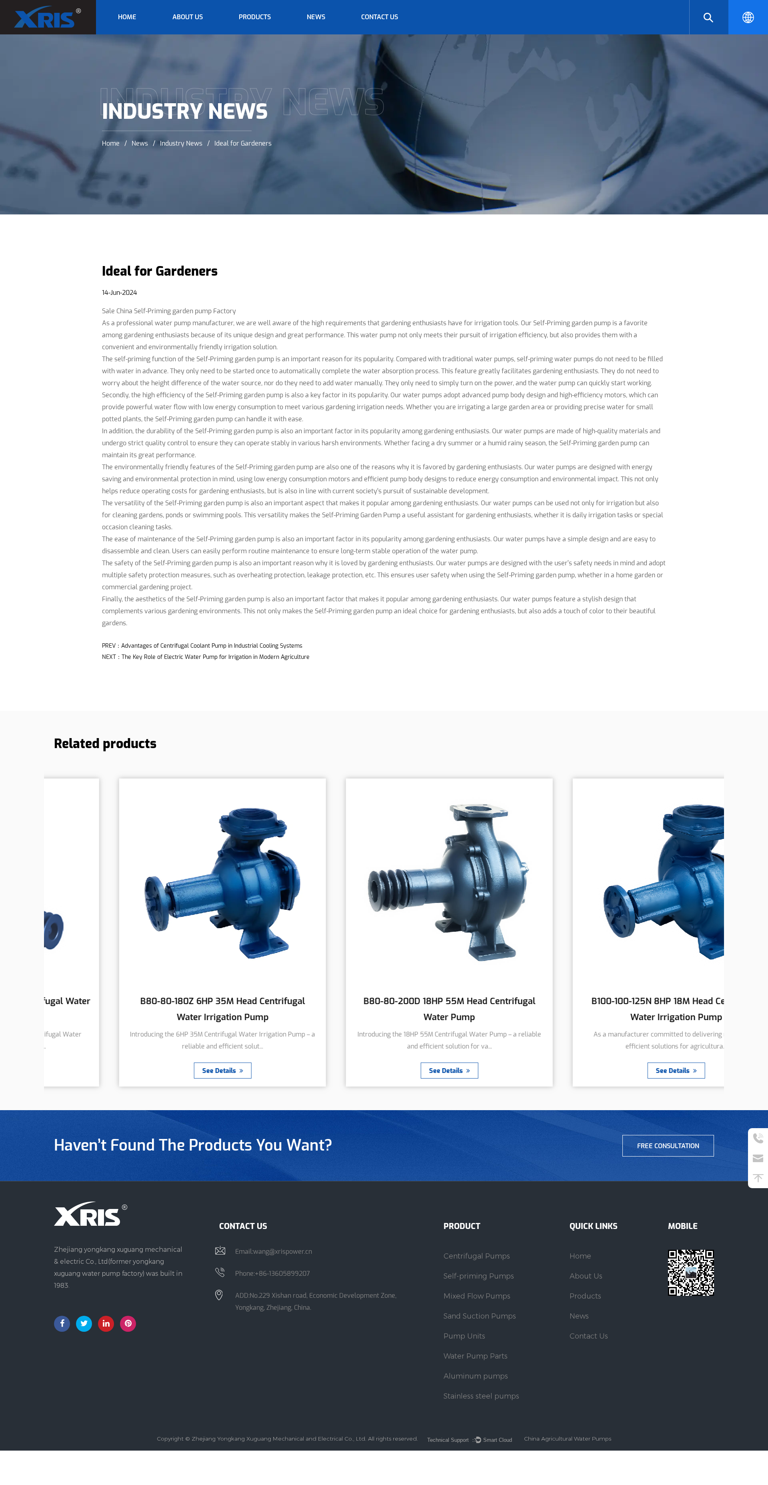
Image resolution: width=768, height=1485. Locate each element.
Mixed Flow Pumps (477, 1296)
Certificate (188, 33)
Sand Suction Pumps (480, 1316)
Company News (328, 33)
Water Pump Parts (476, 1356)
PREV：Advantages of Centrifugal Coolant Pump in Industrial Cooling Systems (202, 646)
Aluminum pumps (476, 1376)
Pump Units (464, 1336)
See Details (154, 1070)
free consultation (668, 1146)
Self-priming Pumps (479, 1276)
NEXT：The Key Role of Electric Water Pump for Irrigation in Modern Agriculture (206, 657)
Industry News (181, 143)
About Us (187, 17)
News (316, 17)
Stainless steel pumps (481, 1396)
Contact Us (379, 17)
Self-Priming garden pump (571, 323)
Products (255, 17)
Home (127, 17)
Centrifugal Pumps (264, 33)
